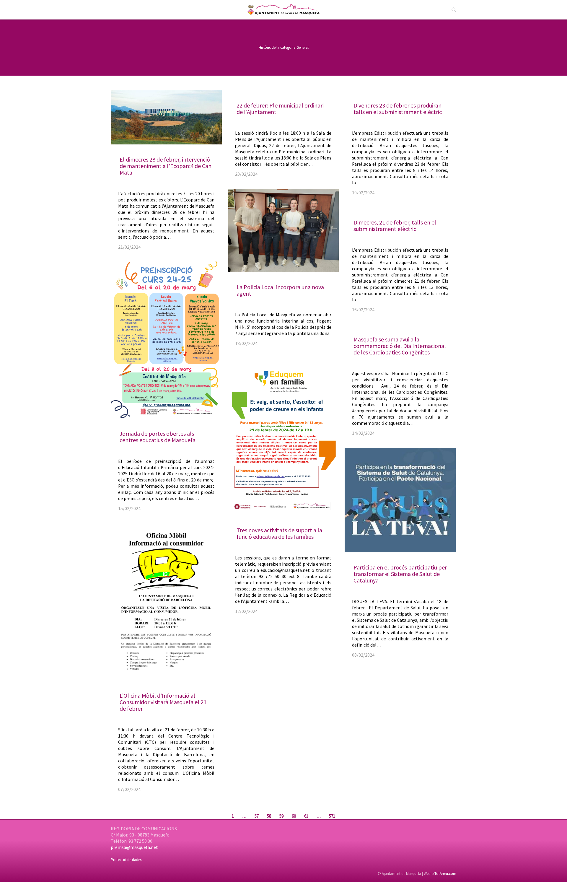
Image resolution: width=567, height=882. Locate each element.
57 (257, 816)
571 (332, 816)
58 (269, 816)
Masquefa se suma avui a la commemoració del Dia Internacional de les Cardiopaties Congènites (399, 346)
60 (294, 816)
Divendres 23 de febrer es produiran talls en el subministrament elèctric (397, 108)
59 (281, 816)
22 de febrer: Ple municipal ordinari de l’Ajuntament (280, 108)
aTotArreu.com (444, 873)
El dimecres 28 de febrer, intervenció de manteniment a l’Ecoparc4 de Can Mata (165, 166)
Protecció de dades (126, 859)
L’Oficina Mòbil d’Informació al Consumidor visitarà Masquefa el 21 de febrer (163, 702)
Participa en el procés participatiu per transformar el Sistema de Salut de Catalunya (400, 574)
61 (306, 816)
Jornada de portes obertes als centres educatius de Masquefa (157, 437)
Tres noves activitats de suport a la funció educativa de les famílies (279, 533)
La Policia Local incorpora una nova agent (280, 290)
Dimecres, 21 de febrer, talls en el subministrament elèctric (394, 225)
